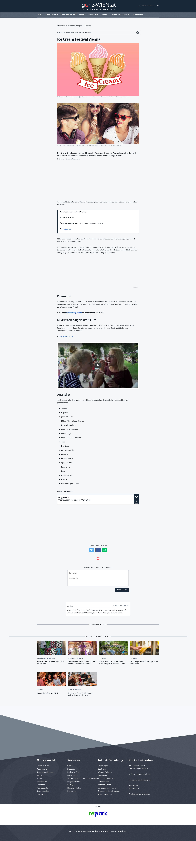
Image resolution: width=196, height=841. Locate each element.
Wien (40, 15)
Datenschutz (134, 788)
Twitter (91, 550)
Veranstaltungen (68, 15)
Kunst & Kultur (51, 15)
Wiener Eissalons (66, 336)
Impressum (133, 785)
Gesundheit (93, 15)
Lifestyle (105, 15)
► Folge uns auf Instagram (140, 780)
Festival (88, 26)
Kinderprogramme (74, 312)
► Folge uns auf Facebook (140, 774)
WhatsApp (104, 550)
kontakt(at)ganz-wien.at (138, 768)
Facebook (98, 550)
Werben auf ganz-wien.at (139, 794)
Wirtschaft (138, 15)
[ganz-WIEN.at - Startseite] (98, 6)
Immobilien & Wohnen (120, 15)
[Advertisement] (98, 179)
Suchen (158, 5)
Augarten (67, 229)
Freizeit (82, 15)
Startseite (61, 26)
